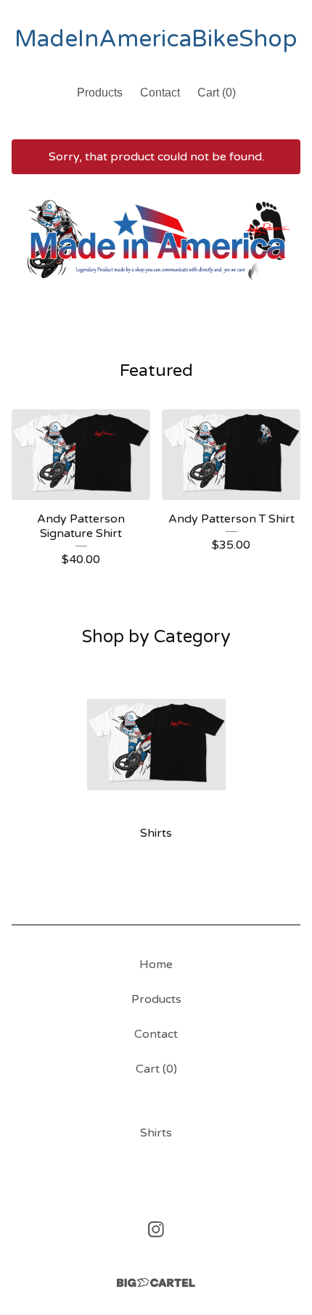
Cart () (216, 92)
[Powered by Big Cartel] (156, 1282)
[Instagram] (156, 1229)
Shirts (156, 1133)
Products (100, 92)
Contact (160, 92)
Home (156, 964)
